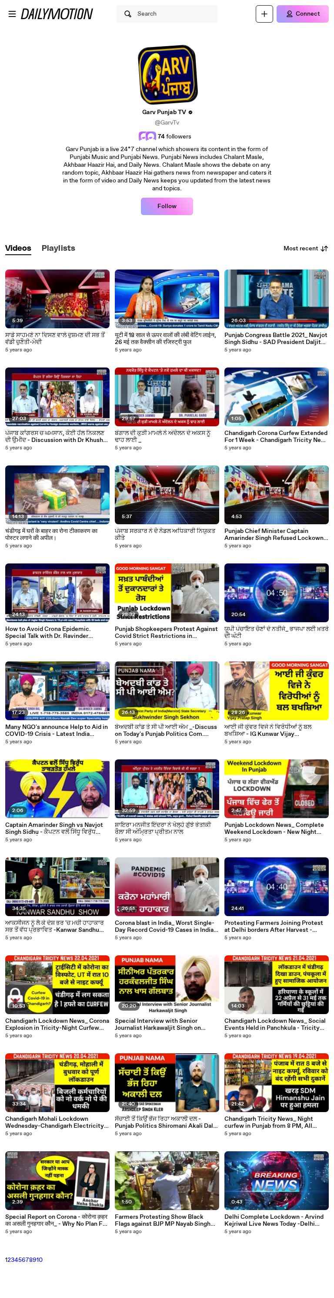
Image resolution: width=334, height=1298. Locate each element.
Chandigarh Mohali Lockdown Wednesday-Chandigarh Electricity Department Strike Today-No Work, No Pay (54, 1122)
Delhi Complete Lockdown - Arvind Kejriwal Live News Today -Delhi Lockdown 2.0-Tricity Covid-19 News (276, 1220)
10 (40, 1260)
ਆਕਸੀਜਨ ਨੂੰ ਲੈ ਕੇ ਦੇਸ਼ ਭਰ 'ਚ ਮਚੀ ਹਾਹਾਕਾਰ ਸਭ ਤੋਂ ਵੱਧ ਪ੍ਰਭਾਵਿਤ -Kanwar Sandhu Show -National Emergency (54, 927)
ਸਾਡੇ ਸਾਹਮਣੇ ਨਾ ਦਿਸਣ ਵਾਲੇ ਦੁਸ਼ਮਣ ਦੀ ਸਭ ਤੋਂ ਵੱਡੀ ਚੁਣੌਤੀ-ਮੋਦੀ (55, 339)
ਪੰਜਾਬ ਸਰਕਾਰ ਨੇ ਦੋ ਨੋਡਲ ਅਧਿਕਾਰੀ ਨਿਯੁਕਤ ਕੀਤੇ (165, 535)
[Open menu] (12, 14)
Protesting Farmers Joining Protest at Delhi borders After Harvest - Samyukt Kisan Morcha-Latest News (276, 927)
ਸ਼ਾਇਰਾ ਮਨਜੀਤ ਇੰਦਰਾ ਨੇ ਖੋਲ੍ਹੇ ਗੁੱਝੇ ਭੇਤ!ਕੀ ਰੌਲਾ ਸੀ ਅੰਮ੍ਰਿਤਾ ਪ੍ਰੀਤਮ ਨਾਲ (163, 829)
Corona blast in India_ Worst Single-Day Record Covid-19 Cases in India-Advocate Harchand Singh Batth (165, 927)
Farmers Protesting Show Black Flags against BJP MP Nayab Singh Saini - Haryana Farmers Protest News (162, 1220)
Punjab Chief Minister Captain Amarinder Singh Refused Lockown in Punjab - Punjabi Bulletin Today (274, 535)
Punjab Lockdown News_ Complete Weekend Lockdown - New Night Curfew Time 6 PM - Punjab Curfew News (274, 829)
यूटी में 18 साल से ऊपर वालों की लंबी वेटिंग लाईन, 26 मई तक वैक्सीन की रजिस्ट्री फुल (165, 339)
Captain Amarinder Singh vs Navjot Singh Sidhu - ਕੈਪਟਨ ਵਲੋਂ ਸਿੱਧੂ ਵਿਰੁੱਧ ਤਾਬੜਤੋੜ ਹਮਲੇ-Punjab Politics (54, 829)
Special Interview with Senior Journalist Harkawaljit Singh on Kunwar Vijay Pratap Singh (158, 1025)
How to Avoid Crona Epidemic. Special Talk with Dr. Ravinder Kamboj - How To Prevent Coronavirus (48, 633)
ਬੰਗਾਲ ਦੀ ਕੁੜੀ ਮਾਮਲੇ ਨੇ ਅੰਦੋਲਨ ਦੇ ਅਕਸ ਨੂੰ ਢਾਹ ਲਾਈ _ (162, 437)
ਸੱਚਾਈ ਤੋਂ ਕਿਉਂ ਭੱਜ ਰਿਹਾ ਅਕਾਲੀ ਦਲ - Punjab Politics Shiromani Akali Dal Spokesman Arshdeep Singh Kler (164, 1122)
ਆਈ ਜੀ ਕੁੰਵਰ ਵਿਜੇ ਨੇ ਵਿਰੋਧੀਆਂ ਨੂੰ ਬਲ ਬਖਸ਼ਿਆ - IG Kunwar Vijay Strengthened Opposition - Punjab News (272, 731)
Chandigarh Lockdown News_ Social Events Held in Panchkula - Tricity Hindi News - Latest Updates (275, 1025)
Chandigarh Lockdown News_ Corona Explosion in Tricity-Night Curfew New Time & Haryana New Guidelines (57, 1025)
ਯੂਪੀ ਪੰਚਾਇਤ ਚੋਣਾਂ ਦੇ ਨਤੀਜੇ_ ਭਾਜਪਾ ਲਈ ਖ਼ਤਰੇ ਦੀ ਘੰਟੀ (276, 633)
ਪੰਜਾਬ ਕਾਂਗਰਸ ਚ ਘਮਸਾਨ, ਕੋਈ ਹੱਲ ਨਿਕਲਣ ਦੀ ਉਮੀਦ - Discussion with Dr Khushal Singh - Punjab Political (56, 437)
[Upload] (264, 14)
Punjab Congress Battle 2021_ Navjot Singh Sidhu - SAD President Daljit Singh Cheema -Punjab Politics (275, 339)
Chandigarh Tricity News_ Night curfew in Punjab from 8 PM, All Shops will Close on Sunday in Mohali (276, 1122)
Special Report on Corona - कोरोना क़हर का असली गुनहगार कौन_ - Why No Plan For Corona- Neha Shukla (56, 1220)
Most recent (301, 249)
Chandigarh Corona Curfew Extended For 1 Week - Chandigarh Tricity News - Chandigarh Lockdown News (276, 437)
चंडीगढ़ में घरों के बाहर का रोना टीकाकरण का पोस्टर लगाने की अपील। (51, 535)
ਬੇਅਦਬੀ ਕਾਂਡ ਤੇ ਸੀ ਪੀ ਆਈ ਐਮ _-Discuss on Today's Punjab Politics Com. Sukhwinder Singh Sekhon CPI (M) (166, 731)
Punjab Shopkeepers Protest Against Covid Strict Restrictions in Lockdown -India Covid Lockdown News (166, 633)
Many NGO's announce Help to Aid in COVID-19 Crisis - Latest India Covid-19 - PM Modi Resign (56, 731)
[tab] (18, 248)
